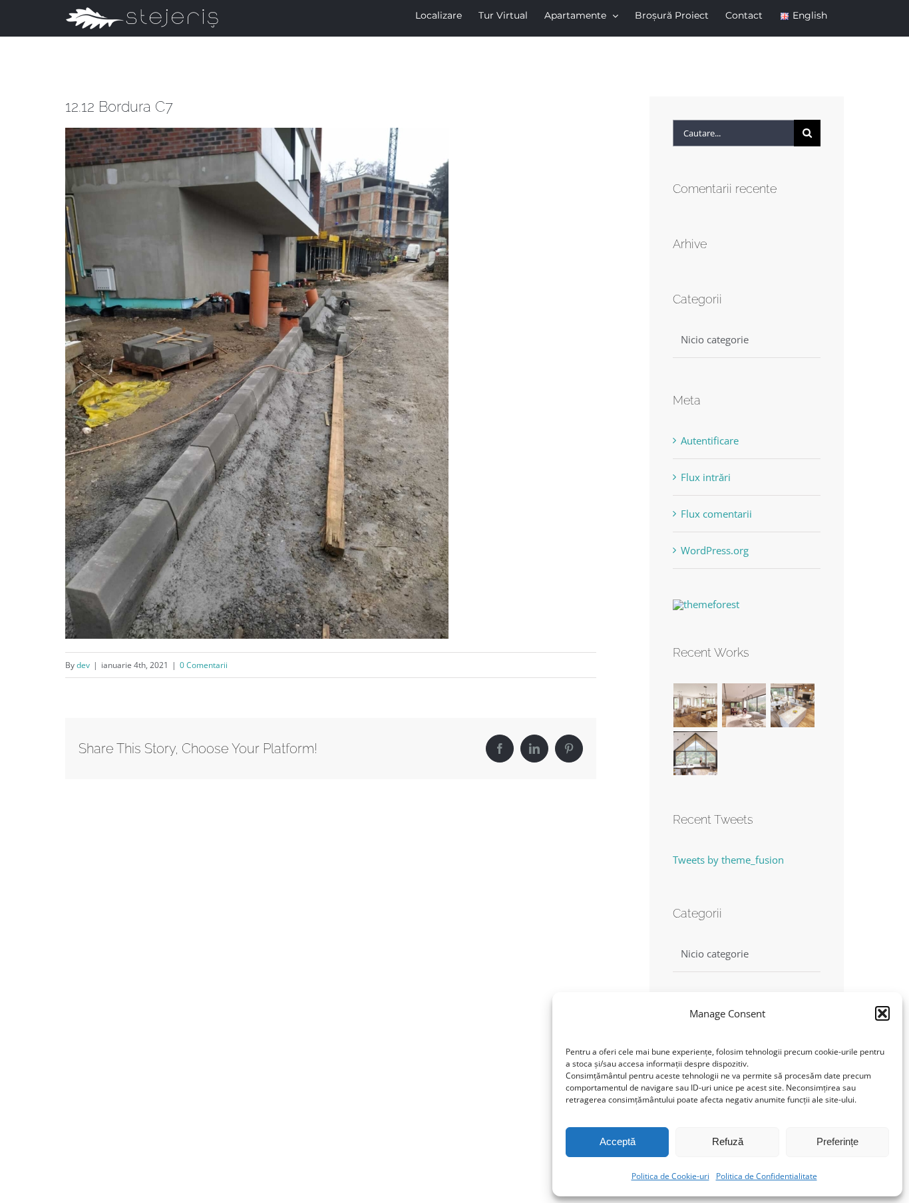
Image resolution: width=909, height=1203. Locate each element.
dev (83, 665)
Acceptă (618, 1141)
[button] (882, 1013)
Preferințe (837, 1141)
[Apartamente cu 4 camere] (744, 705)
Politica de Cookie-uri (670, 1176)
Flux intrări (706, 477)
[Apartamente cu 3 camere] (696, 705)
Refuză (727, 1141)
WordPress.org (715, 550)
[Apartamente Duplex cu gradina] (793, 705)
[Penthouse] (696, 753)
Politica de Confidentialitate (766, 1176)
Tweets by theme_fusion (728, 859)
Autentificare (710, 440)
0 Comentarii (204, 665)
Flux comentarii (716, 513)
